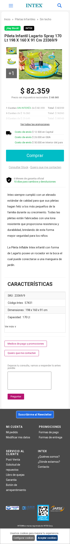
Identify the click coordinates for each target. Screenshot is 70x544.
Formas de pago (49, 432)
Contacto (43, 466)
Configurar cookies (23, 538)
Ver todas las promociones (35, 124)
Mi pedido (12, 432)
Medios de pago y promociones (26, 343)
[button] (57, 64)
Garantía (11, 479)
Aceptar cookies (47, 538)
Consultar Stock (18, 167)
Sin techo (45, 19)
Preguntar (15, 396)
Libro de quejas (15, 474)
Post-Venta (13, 459)
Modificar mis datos (18, 437)
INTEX (28, 28)
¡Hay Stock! (12, 28)
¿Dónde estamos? (49, 461)
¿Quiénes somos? (49, 456)
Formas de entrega (50, 437)
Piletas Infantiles (25, 19)
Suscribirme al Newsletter (35, 414)
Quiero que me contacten (45, 167)
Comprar (35, 155)
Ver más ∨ (10, 326)
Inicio (7, 19)
